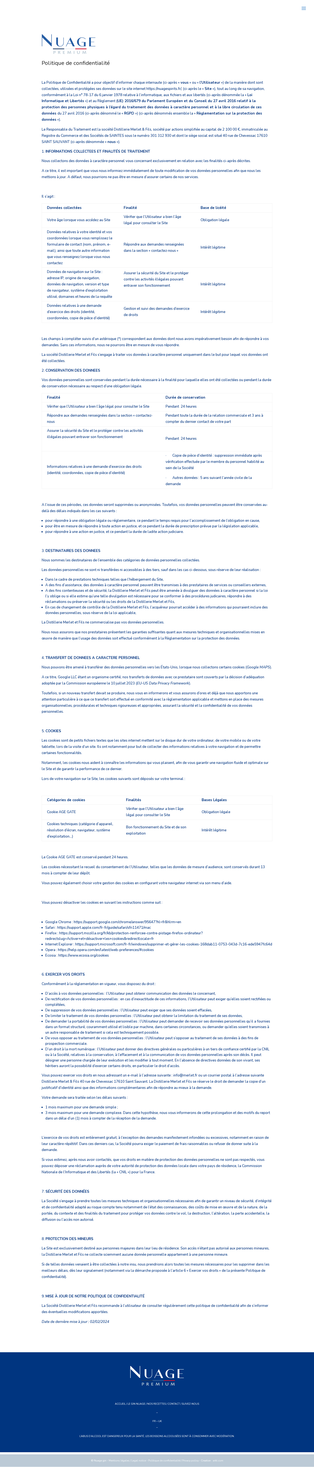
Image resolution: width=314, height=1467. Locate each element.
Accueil (120, 1404)
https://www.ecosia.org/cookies (83, 955)
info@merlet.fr (185, 1075)
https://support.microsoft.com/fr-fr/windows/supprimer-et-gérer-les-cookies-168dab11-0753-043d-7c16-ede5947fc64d (173, 944)
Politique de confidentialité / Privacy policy (173, 1460)
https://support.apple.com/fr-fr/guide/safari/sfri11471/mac (104, 927)
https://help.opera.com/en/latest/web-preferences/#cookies (106, 949)
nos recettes (156, 1404)
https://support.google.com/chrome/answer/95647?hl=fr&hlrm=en (127, 922)
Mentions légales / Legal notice (127, 1460)
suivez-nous (190, 1404)
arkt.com (218, 1460)
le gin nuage (136, 1404)
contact (174, 1404)
